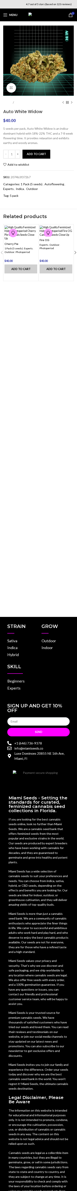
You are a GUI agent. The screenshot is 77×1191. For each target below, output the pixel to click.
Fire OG (44, 240)
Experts (8, 189)
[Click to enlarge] (11, 88)
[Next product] (72, 102)
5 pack (14, 195)
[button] (20, 268)
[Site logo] (38, 14)
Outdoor (22, 102)
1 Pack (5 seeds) (31, 184)
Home (7, 102)
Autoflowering (54, 184)
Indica (20, 189)
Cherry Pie (11, 244)
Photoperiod (23, 252)
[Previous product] (63, 102)
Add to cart (36, 154)
